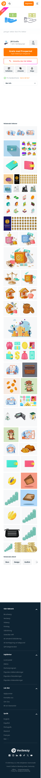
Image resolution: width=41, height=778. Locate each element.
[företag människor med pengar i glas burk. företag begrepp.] (20, 409)
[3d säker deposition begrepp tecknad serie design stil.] (12, 343)
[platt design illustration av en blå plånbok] (31, 211)
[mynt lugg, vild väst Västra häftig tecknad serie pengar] (12, 389)
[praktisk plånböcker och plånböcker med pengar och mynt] (12, 164)
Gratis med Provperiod (20, 52)
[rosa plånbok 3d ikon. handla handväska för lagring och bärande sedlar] (12, 198)
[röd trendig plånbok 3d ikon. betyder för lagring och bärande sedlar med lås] (12, 607)
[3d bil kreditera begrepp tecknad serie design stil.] (12, 326)
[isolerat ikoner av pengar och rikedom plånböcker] (20, 515)
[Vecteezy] (3, 3)
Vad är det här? (24, 78)
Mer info (8, 82)
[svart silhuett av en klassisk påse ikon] (12, 729)
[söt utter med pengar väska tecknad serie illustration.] (12, 484)
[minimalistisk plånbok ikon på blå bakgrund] (12, 147)
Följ (33, 44)
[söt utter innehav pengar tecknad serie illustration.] (11, 533)
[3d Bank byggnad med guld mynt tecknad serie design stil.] (27, 341)
